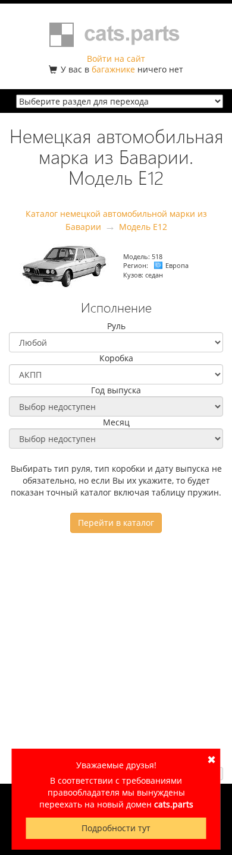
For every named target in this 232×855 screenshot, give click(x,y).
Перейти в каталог (116, 522)
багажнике (113, 69)
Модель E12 (143, 226)
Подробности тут (116, 828)
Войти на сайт (116, 58)
